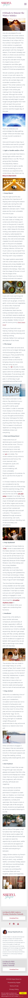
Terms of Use (14, 986)
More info (21, 996)
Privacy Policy (14, 989)
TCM (4, 548)
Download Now (14, 918)
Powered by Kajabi (14, 982)
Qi (11, 367)
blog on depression (9, 176)
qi (6, 454)
